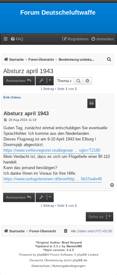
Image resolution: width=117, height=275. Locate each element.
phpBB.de (80, 260)
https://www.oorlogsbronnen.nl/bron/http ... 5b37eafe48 (52, 179)
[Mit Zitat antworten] (91, 103)
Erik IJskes (12, 97)
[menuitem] (16, 39)
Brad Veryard (72, 242)
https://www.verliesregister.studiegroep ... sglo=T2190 (51, 150)
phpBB (42, 254)
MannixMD (74, 246)
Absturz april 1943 (28, 71)
